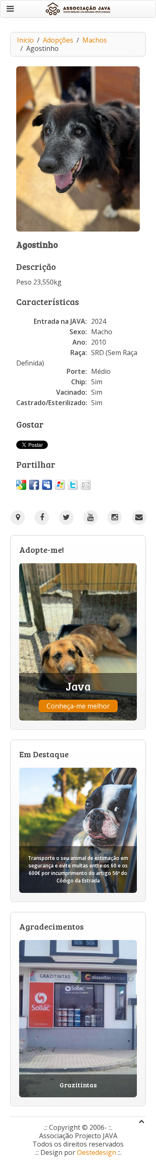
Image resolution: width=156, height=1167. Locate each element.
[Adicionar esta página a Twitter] (73, 485)
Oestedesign (96, 1152)
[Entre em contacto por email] (139, 517)
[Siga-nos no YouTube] (90, 517)
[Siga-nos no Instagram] (114, 517)
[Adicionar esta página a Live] (60, 485)
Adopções (58, 40)
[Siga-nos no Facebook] (42, 517)
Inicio (25, 40)
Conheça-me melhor (78, 706)
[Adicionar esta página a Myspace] (47, 485)
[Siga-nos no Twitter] (66, 517)
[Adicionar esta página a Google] (21, 485)
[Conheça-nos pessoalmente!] (17, 517)
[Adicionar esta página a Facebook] (34, 485)
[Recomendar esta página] (86, 485)
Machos (94, 40)
